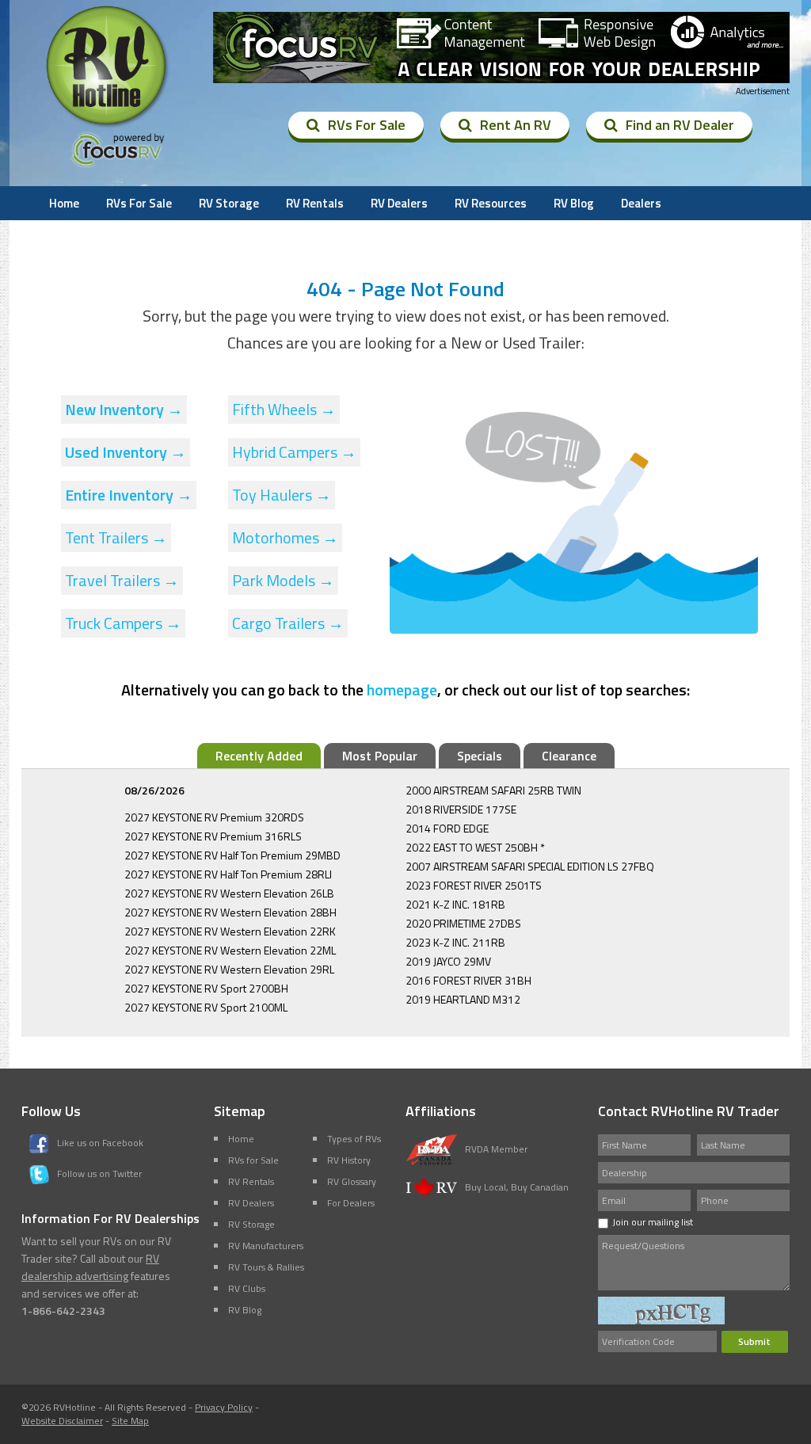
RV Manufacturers (265, 1245)
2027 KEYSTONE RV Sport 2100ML (205, 1007)
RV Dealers (399, 203)
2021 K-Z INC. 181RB (455, 904)
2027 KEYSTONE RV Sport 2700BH (206, 988)
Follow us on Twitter (99, 1173)
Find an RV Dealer (680, 124)
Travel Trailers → (122, 580)
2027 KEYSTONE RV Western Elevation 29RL (229, 969)
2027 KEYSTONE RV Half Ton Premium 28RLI (228, 874)
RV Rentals (315, 203)
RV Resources (491, 203)
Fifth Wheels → (284, 409)
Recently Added (259, 755)
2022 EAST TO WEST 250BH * (475, 847)
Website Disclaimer (62, 1420)
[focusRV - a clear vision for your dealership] (501, 47)
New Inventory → (124, 409)
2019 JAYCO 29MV (448, 961)
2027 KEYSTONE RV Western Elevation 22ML (230, 950)
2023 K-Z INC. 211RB (455, 942)
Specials (479, 755)
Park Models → (283, 580)
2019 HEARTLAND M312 (463, 999)
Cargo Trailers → (288, 623)
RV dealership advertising (90, 1267)
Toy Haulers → (281, 494)
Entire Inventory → (128, 494)
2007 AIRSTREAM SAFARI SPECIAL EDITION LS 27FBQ (530, 866)
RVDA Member (496, 1148)
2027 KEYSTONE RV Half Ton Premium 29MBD (232, 855)
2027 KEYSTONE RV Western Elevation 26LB (229, 893)
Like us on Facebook (100, 1142)
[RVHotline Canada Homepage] (107, 125)
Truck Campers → (123, 623)
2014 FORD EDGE (447, 828)
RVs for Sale (253, 1160)
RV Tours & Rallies (266, 1266)
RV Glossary (351, 1181)
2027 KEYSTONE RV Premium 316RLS (213, 836)
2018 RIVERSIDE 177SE (461, 809)
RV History (349, 1160)
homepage (402, 689)
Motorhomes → (285, 537)
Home (64, 203)
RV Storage (229, 203)
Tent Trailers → (116, 537)
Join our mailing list (652, 1221)
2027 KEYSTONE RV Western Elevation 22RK (230, 931)
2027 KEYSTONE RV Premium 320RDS (214, 817)
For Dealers (351, 1202)
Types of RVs (354, 1138)
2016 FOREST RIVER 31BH (468, 980)
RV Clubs (246, 1288)
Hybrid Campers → (294, 452)
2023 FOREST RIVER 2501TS (474, 885)
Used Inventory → (125, 452)
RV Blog (574, 203)
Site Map (130, 1420)
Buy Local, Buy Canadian (517, 1186)
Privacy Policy (224, 1407)
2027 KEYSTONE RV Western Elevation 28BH (230, 912)
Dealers (641, 203)
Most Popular (379, 755)
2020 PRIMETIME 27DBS (463, 923)
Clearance (569, 755)
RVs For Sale (367, 124)
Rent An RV (515, 124)
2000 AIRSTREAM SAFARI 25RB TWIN (493, 790)
